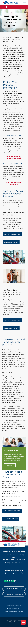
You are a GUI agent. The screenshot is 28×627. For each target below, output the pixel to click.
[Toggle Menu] (24, 3)
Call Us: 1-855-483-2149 (11, 242)
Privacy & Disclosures (10, 611)
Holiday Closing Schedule (13, 605)
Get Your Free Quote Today (12, 234)
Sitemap (20, 611)
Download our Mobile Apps (14, 594)
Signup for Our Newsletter (14, 588)
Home (9, 603)
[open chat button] (23, 622)
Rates (14, 603)
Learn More (9, 465)
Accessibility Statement (13, 608)
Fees (18, 603)
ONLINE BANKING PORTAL (14, 7)
